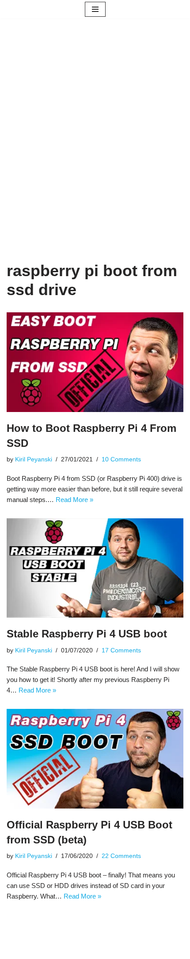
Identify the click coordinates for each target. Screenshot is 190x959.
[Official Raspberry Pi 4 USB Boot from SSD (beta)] (95, 759)
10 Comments (121, 459)
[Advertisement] (95, 153)
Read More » (74, 499)
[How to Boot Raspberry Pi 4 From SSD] (95, 362)
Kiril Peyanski (33, 459)
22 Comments (121, 856)
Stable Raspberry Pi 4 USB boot (87, 634)
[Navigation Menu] (95, 9)
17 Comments (121, 650)
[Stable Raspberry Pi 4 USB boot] (95, 568)
